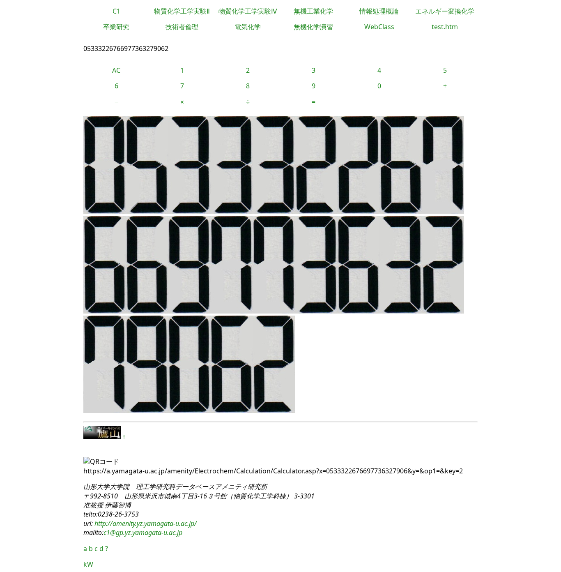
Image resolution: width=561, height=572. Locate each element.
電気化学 (248, 26)
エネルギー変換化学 (444, 11)
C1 (116, 11)
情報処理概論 (379, 11)
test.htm (445, 26)
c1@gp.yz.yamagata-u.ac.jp (142, 532)
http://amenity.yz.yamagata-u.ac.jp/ (145, 523)
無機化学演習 (313, 26)
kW (88, 564)
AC (116, 70)
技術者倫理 (182, 26)
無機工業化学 (313, 11)
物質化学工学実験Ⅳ (247, 11)
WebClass (379, 26)
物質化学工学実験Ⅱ (182, 11)
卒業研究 (116, 26)
